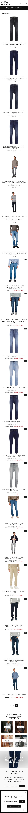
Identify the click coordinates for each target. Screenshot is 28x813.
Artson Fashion (5, 3)
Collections (15, 755)
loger (10, 755)
